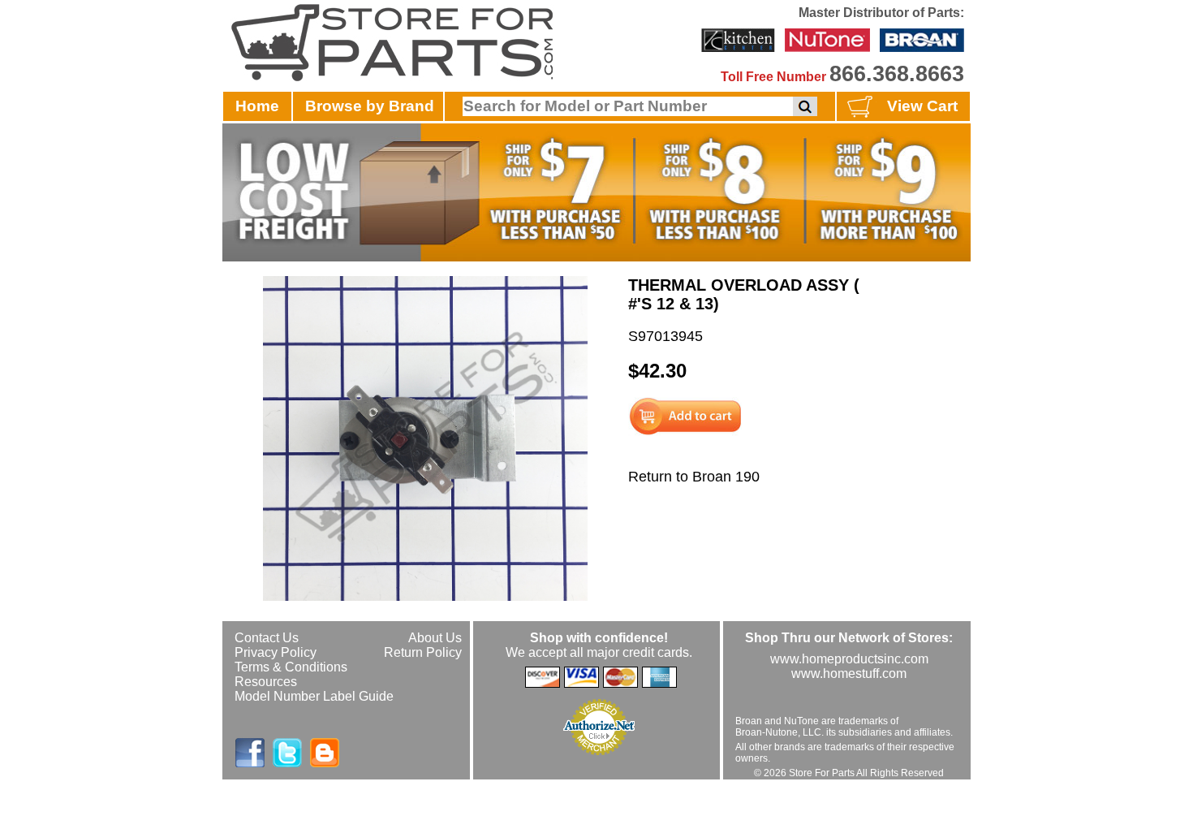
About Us (435, 638)
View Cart (922, 105)
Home (257, 105)
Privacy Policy (276, 652)
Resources (266, 682)
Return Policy (423, 652)
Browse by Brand (369, 105)
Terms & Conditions (291, 667)
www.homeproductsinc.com (849, 659)
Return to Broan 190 (694, 476)
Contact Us (267, 638)
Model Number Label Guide (314, 696)
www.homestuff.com (849, 673)
